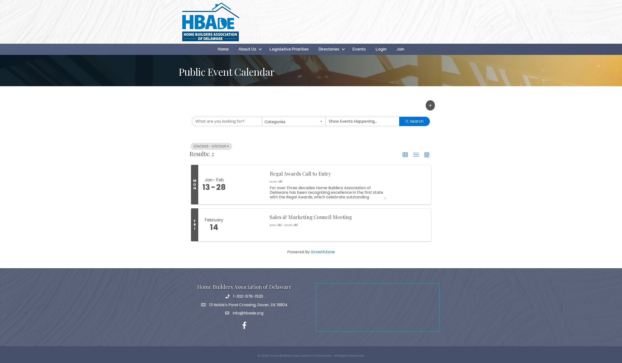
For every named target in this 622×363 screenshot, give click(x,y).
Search (416, 121)
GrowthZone (323, 252)
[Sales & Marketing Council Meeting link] (247, 224)
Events (359, 49)
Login (381, 49)
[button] (430, 105)
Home (223, 49)
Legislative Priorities (289, 49)
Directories (329, 49)
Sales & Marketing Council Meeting (311, 216)
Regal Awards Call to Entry (300, 173)
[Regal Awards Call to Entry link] (247, 185)
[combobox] (294, 121)
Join (400, 49)
